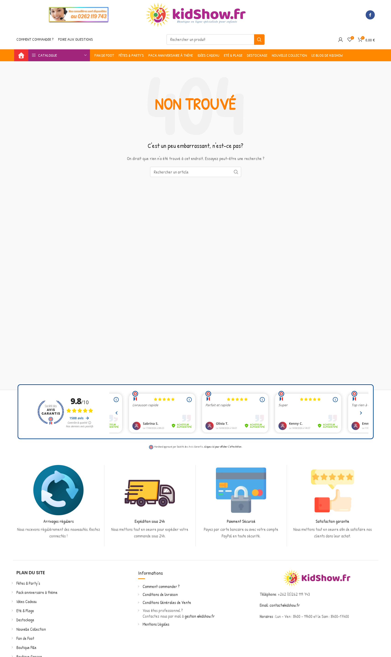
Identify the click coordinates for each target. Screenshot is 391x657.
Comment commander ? (161, 586)
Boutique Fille (26, 647)
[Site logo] (195, 14)
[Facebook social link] (370, 14)
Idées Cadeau (26, 601)
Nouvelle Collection (31, 629)
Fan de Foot (25, 638)
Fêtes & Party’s (28, 583)
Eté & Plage (25, 611)
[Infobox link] (58, 502)
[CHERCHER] (259, 39)
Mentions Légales (156, 624)
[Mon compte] (340, 39)
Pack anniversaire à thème (37, 592)
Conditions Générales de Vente (167, 602)
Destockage (25, 620)
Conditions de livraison (160, 594)
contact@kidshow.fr (285, 605)
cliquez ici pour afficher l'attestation (222, 447)
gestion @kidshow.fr (200, 616)
